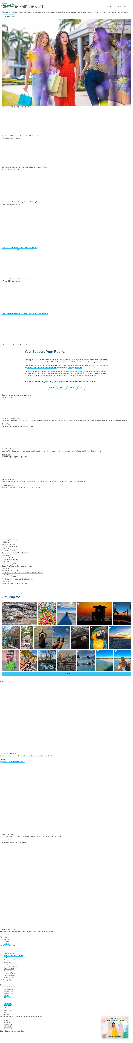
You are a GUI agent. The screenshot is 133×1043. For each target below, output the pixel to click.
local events (50, 373)
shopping (78, 368)
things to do (93, 365)
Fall (81, 388)
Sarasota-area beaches (47, 371)
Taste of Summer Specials (11, 546)
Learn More (5, 548)
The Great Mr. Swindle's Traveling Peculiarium (17, 579)
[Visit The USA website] (68, 996)
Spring (61, 388)
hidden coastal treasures (91, 371)
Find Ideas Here (9, 17)
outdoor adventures (50, 368)
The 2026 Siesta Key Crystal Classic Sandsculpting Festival (22, 572)
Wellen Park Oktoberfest (10, 559)
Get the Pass (6, 424)
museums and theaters (35, 368)
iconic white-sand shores (71, 371)
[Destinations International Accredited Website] (68, 1008)
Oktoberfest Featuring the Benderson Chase (17, 566)
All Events (5, 542)
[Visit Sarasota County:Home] (8, 5)
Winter (51, 388)
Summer (71, 388)
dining (70, 368)
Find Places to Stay (8, 485)
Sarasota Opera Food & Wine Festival (15, 553)
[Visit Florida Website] (68, 989)
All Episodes (6, 454)
